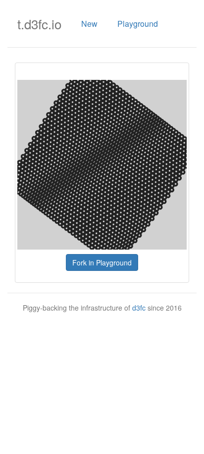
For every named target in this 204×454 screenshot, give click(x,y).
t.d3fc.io (39, 23)
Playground (137, 23)
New (89, 23)
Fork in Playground (102, 262)
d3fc (139, 308)
